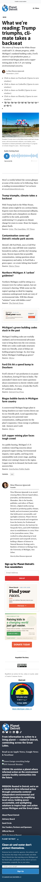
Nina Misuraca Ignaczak (16, 71)
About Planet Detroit (10, 815)
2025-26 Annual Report (11, 835)
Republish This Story (22, 657)
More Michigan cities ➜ (22, 709)
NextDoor (8, 755)
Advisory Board (8, 819)
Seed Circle (7, 823)
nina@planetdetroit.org (14, 189)
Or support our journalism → (11, 877)
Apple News (19, 752)
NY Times (31, 229)
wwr (12, 474)
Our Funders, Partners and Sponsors (17, 827)
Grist (11, 229)
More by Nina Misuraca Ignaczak (21, 556)
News (4, 17)
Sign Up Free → (13, 633)
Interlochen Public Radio (19, 469)
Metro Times (14, 266)
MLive (11, 358)
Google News (32, 752)
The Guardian (20, 229)
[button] (20, 315)
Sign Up (20, 871)
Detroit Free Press (16, 392)
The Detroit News (16, 303)
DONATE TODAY (22, 644)
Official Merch (8, 831)
